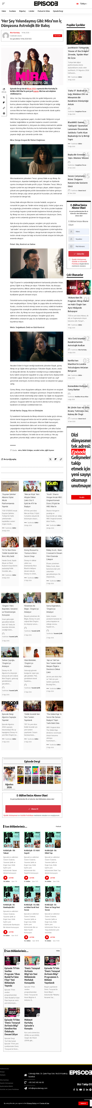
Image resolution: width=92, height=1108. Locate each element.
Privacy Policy (32, 1103)
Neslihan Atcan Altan (81, 396)
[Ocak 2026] (35, 780)
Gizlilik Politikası (26, 815)
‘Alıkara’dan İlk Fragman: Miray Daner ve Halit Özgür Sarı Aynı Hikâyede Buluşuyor (78, 304)
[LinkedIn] (87, 1090)
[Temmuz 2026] (20, 770)
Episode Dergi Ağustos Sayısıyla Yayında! (9, 717)
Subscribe (80, 254)
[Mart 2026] (20, 780)
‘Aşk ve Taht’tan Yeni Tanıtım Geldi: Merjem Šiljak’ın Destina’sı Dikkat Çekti (53, 666)
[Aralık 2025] (43, 780)
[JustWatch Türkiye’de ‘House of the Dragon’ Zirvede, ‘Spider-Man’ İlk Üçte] (79, 37)
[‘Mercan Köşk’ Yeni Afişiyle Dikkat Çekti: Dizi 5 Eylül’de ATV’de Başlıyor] (32, 486)
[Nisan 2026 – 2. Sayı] (43, 770)
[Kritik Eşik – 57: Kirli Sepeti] (32, 840)
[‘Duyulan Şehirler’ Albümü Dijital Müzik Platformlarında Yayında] (10, 486)
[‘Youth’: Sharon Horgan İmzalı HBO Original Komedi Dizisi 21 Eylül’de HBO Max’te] (54, 486)
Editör (14, 528)
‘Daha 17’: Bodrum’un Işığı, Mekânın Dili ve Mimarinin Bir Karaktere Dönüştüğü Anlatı (78, 97)
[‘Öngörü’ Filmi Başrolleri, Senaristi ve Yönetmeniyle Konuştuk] (10, 597)
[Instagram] (84, 1090)
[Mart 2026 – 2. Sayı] (57, 770)
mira (20, 450)
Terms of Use (44, 1103)
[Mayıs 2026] (35, 770)
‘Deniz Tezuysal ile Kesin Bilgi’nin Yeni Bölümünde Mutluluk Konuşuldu (32, 975)
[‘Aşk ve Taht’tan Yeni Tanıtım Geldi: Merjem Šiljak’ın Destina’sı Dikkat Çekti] (54, 652)
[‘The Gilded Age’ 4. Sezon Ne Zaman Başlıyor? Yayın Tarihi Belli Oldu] (54, 706)
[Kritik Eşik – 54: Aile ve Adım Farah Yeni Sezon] (32, 894)
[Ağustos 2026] (9, 774)
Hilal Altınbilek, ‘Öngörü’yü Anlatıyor (30, 663)
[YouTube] (80, 1090)
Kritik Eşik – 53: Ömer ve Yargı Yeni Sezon (52, 907)
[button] (83, 1103)
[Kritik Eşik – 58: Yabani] (11, 840)
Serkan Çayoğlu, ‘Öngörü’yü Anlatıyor (8, 663)
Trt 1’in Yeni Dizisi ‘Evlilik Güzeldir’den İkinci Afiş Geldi (10, 553)
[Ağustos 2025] (57, 780)
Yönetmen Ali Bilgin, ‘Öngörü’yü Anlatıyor (31, 609)
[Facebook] (74, 1090)
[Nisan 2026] (50, 770)
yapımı (36, 91)
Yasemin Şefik (13, 636)
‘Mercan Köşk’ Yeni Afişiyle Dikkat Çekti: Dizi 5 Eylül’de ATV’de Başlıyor (31, 500)
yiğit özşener (49, 450)
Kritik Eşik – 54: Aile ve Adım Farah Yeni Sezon (31, 907)
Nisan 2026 (31, 88)
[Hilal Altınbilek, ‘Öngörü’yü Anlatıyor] (32, 652)
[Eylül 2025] (50, 780)
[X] (77, 1090)
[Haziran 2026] (28, 770)
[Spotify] (90, 1090)
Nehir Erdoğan (27, 450)
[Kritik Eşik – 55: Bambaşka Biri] (11, 894)
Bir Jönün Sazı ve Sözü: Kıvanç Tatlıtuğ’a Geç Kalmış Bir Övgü (79, 411)
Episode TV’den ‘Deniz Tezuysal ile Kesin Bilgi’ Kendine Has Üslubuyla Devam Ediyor (12, 1027)
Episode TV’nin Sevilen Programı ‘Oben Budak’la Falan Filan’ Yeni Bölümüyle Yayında (12, 977)
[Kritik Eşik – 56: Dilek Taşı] (53, 840)
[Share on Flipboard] (4, 102)
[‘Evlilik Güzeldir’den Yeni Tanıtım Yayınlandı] (32, 706)
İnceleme (58, 35)
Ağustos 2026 (9, 786)
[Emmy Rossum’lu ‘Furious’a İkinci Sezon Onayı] (32, 542)
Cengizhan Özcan (80, 111)
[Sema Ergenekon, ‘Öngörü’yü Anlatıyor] (54, 597)
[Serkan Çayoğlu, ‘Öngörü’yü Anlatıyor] (10, 652)
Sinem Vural (82, 190)
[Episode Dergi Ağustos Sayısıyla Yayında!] (10, 706)
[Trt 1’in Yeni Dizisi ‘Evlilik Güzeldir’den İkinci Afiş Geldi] (10, 542)
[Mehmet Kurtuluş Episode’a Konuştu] (32, 1012)
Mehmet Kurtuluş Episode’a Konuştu (29, 1024)
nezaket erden (39, 450)
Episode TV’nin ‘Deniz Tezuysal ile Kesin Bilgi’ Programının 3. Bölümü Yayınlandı (52, 975)
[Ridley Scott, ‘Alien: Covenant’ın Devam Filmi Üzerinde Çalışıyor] (54, 542)
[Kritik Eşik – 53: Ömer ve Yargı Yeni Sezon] (53, 894)
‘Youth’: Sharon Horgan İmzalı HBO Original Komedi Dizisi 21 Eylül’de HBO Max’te (54, 500)
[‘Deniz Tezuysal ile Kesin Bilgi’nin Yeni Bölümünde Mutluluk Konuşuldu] (32, 960)
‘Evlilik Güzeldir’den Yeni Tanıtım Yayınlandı (32, 717)
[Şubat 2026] (28, 780)
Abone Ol (34, 809)
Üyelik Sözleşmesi (10, 815)
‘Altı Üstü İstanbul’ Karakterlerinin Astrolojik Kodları (77, 342)
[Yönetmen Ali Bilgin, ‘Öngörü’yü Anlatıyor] (32, 597)
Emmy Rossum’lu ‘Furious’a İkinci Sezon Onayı (31, 553)
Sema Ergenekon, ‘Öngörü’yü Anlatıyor (53, 609)
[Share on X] (4, 97)
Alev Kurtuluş (15, 33)
